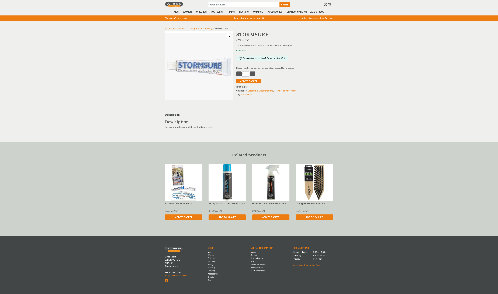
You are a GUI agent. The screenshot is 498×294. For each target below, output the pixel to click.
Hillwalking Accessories (286, 90)
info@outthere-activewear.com (178, 275)
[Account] (326, 4)
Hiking (231, 12)
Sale (300, 12)
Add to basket (248, 81)
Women (187, 12)
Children (201, 12)
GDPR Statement (258, 271)
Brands (291, 12)
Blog (321, 12)
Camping (258, 12)
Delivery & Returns (258, 264)
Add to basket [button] (183, 217)
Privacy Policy (257, 267)
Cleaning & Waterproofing (199, 28)
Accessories (275, 12)
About (253, 252)
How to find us (257, 258)
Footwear (217, 12)
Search (285, 4)
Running (244, 12)
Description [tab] (172, 114)
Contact (254, 255)
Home (168, 28)
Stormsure (246, 94)
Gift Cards (310, 12)
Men (176, 12)
